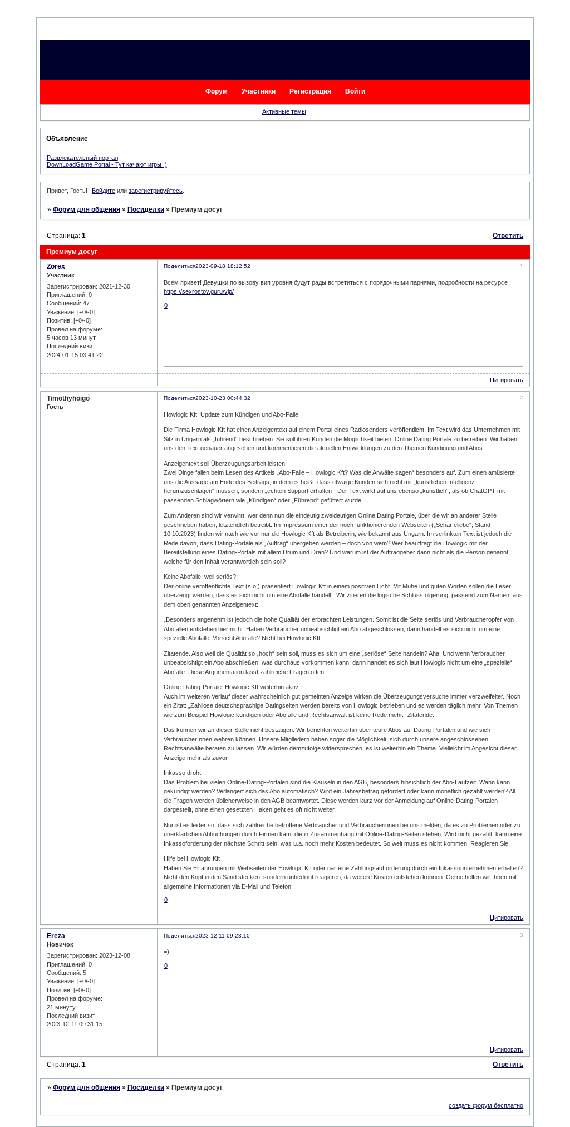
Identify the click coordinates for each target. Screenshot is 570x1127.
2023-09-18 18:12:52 (222, 266)
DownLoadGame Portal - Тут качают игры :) (107, 164)
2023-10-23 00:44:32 (222, 398)
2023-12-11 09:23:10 (222, 936)
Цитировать (506, 380)
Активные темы (284, 111)
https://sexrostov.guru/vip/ (199, 291)
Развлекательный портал (82, 157)
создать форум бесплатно (486, 1105)
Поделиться (179, 266)
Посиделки (145, 209)
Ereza (56, 936)
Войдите (103, 190)
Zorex (56, 266)
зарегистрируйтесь (156, 190)
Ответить (508, 236)
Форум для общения (86, 209)
